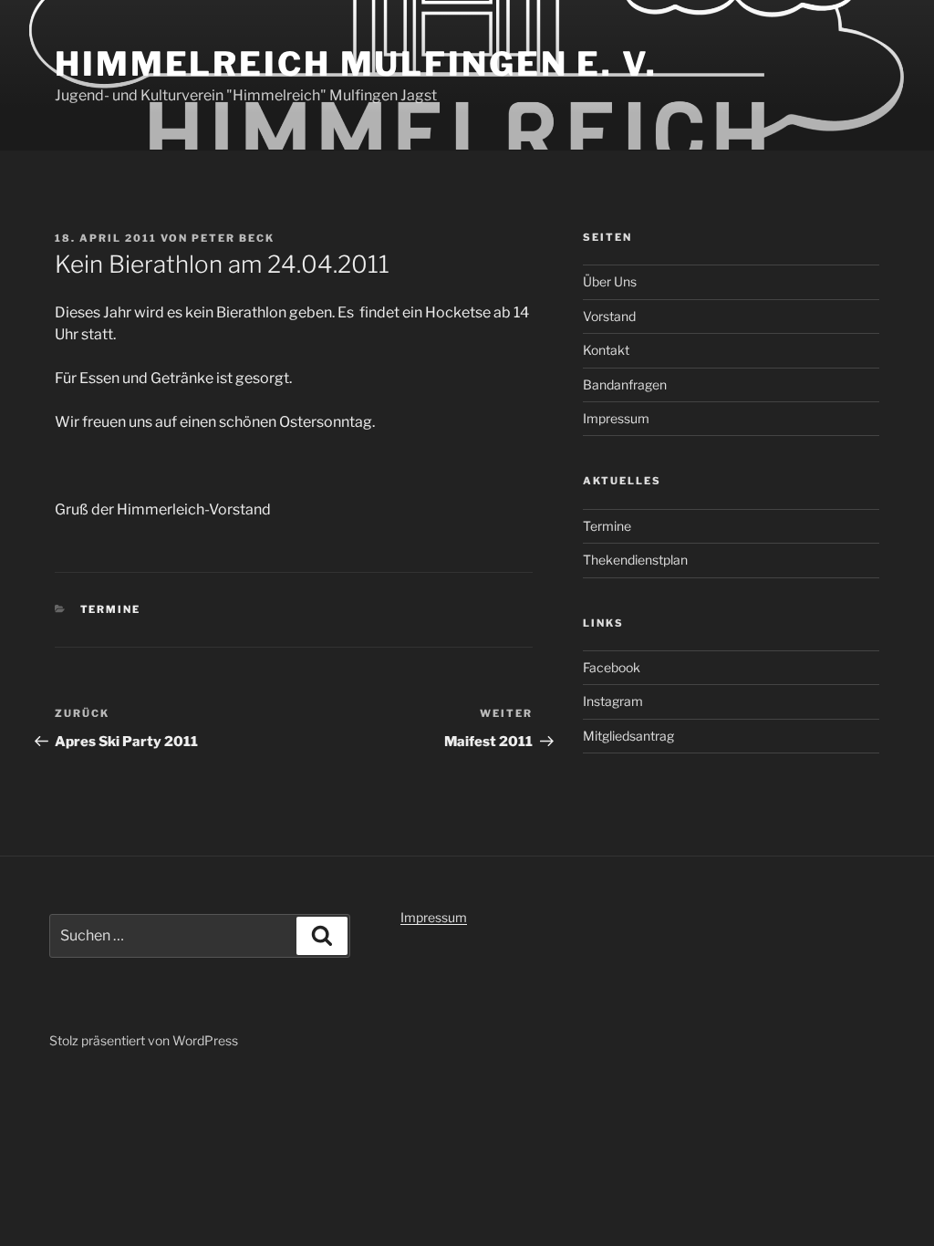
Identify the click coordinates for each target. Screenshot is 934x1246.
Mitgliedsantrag (628, 735)
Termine (110, 609)
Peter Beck (233, 238)
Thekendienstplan (635, 559)
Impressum (616, 418)
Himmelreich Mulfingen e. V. (356, 64)
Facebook (611, 667)
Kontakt (606, 350)
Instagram (613, 701)
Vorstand (609, 316)
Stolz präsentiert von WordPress (143, 1040)
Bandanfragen (625, 384)
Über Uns (610, 281)
